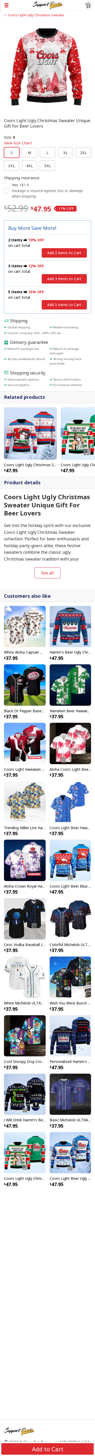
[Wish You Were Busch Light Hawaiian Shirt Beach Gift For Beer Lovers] (70, 977)
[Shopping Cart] (88, 5)
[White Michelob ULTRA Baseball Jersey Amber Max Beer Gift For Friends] (25, 977)
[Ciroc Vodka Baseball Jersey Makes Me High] (25, 918)
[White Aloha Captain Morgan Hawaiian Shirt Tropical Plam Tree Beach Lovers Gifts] (25, 626)
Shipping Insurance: (22, 177)
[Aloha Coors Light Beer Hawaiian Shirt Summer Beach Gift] (70, 743)
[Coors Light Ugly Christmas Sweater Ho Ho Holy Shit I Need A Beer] (25, 1152)
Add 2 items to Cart (64, 252)
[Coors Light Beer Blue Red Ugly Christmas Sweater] (70, 860)
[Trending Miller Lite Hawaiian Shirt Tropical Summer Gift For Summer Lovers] (25, 801)
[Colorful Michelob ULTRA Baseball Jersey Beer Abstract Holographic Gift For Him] (70, 918)
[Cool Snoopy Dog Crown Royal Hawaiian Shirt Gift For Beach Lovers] (25, 1035)
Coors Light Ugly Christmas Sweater (36, 15)
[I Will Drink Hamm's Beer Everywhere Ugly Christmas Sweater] (25, 1094)
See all (47, 573)
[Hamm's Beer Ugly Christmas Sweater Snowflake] (70, 626)
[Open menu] (16, 5)
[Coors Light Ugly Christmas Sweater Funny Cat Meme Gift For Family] (30, 433)
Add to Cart (47, 1449)
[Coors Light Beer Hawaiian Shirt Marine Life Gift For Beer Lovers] (70, 801)
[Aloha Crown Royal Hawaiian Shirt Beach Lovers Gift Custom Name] (25, 860)
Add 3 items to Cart (64, 278)
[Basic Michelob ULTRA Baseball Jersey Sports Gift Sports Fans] (70, 1094)
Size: (18, 140)
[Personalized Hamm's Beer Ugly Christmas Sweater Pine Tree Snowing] (70, 1035)
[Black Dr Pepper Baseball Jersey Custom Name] (25, 684)
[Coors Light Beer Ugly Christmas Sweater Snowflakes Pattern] (70, 1152)
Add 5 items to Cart (64, 304)
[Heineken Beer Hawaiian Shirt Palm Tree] (70, 684)
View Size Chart (18, 142)
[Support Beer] (47, 5)
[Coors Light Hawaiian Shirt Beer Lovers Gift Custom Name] (25, 743)
